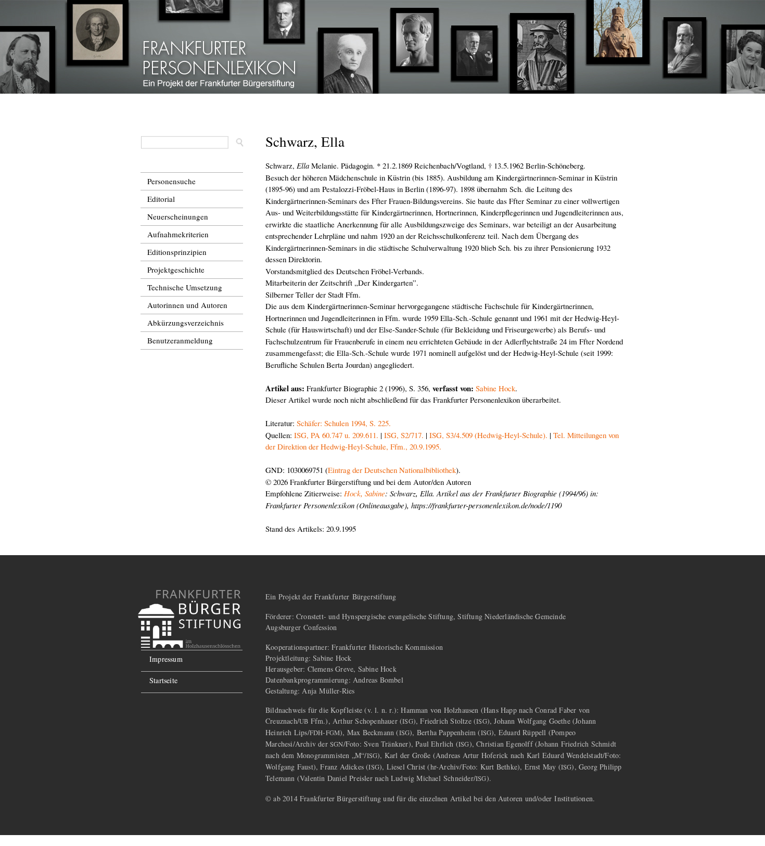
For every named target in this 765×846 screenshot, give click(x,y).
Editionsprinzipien (177, 252)
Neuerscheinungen (177, 216)
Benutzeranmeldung (180, 340)
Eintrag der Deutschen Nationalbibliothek (392, 470)
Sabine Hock (495, 388)
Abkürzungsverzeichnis (185, 322)
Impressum (166, 659)
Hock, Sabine (364, 493)
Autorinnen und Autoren (187, 305)
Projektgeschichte (176, 269)
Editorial (161, 199)
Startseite (163, 680)
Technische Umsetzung (184, 287)
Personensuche (171, 181)
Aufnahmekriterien (178, 234)
